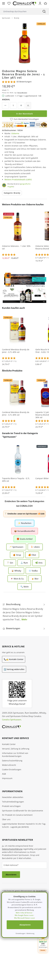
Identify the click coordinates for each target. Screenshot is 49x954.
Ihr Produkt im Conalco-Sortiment (17, 815)
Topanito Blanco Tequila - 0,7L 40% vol (16, 479)
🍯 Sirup (17, 554)
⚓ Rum (24, 562)
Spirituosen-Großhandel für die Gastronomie (22, 810)
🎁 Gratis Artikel (25, 539)
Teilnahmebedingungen (13, 801)
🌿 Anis (38, 562)
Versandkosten (22, 93)
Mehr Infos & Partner (24, 913)
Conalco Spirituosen (11, 719)
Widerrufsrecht (9, 765)
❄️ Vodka (33, 570)
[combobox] (19, 11)
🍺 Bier (35, 578)
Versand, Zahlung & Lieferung (15, 748)
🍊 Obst (32, 554)
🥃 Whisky (16, 570)
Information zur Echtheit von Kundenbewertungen (15, 755)
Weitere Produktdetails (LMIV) (18, 179)
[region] (24, 43)
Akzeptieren (25, 924)
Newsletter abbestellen (12, 797)
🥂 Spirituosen (16, 546)
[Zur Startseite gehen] (24, 3)
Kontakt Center (9, 744)
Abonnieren (11, 874)
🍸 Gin (10, 562)
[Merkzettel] (9, 3)
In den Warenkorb (24, 113)
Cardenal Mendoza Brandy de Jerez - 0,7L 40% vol (15, 350)
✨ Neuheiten (24, 523)
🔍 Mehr (24, 586)
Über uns (6, 819)
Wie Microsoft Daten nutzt (24, 918)
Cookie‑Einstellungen (11, 769)
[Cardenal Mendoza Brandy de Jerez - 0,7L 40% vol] (17, 330)
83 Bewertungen (24, 81)
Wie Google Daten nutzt (24, 915)
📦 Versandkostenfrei (24, 531)
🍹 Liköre (35, 546)
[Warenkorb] (45, 3)
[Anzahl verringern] (5, 105)
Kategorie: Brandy (12, 193)
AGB (4, 774)
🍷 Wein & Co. (17, 578)
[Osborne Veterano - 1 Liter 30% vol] (17, 226)
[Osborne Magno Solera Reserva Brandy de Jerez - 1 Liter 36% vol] (24, 43)
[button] (43, 940)
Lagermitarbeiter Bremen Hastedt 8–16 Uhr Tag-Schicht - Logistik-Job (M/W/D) (24, 825)
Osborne (15, 133)
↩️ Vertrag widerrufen (14, 669)
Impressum (7, 778)
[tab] (24, 612)
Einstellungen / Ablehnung (25, 933)
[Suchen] (44, 11)
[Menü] (3, 3)
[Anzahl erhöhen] (21, 105)
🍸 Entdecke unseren (24, 513)
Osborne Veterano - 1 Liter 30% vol (16, 247)
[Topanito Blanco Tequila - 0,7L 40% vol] (17, 458)
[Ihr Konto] (40, 3)
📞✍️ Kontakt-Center (13, 659)
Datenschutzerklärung (12, 760)
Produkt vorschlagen (11, 806)
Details (43, 950)
